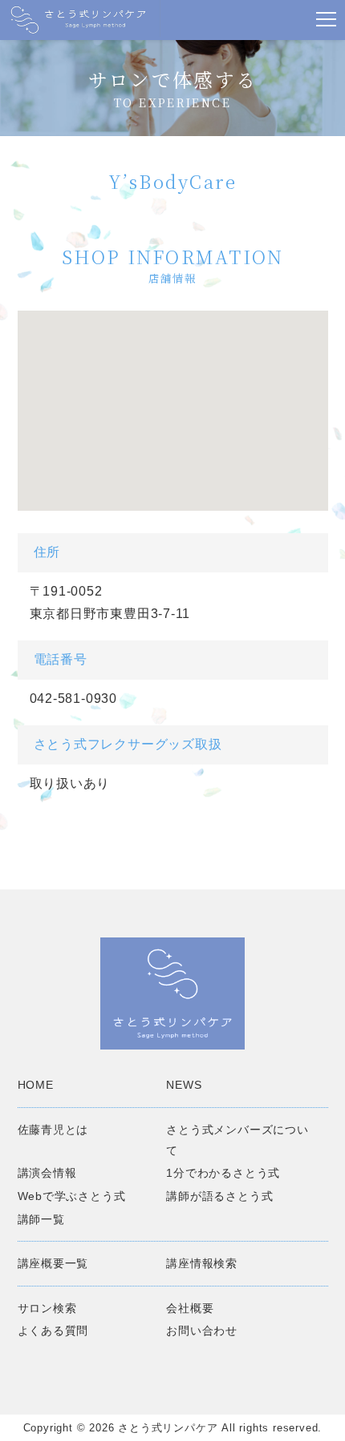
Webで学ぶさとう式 (72, 1196)
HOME (36, 1084)
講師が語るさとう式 (219, 1196)
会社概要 (189, 1308)
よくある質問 (53, 1330)
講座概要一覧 (53, 1263)
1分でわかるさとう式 (223, 1172)
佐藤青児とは (53, 1129)
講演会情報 (47, 1172)
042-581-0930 (74, 698)
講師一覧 (41, 1219)
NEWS (183, 1084)
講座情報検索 (201, 1263)
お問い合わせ (201, 1330)
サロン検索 (47, 1308)
